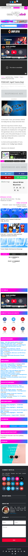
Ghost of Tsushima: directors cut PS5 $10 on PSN (13, 353)
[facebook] (10, 2)
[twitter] (12, 2)
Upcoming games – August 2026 (10, 415)
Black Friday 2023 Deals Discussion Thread (12, 355)
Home (2, 77)
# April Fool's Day (9, 161)
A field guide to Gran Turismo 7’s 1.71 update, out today (13, 396)
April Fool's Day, (22, 86)
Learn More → (13, 513)
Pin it (9, 177)
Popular (14, 426)
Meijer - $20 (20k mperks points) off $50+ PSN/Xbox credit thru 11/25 (12, 342)
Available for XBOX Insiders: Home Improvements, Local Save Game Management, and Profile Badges (14, 374)
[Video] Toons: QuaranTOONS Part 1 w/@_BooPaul (11, 220)
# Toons (23, 161)
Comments (23, 426)
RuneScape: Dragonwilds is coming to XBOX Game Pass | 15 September (13, 364)
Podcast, (3, 88)
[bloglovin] (15, 551)
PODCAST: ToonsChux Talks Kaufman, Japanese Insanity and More (11, 235)
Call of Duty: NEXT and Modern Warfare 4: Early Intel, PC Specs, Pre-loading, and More (14, 367)
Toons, (7, 88)
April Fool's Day (9, 77)
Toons (21, 77)
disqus (14, 254)
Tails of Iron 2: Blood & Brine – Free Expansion (13, 391)
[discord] (17, 1)
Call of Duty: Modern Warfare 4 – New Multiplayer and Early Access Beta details (12, 386)
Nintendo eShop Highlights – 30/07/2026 (12, 412)
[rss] (21, 551)
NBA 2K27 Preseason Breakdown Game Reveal (13, 377)
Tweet (9, 173)
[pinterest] (12, 551)
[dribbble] (18, 551)
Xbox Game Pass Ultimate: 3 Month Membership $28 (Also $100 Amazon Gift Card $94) (13, 350)
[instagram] (12, 553)
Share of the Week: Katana (8, 389)
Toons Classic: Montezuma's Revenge (11, 249)
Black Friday (11, 7)
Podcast (16, 77)
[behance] (24, 551)
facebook (22, 254)
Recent (5, 426)
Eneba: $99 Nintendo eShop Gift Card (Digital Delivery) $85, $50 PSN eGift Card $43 (13, 345)
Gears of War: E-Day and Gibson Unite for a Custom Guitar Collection (13, 371)
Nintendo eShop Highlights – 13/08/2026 (12, 404)
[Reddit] (15, 2)
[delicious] (15, 553)
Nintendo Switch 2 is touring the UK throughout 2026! (14, 410)
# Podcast (17, 161)
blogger (5, 254)
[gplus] (9, 551)
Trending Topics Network (16, 144)
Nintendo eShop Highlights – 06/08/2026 (12, 407)
